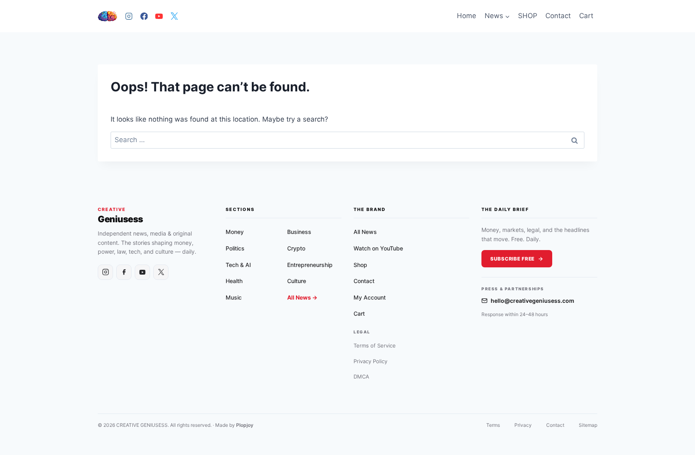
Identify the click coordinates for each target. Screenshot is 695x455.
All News (365, 231)
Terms (493, 425)
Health (234, 280)
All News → (302, 297)
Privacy (523, 425)
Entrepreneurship (310, 264)
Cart (586, 16)
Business (299, 231)
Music (234, 297)
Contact (558, 16)
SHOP (527, 16)
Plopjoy (244, 425)
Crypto (296, 248)
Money (235, 231)
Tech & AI (238, 264)
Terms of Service (375, 345)
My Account (370, 297)
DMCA (361, 376)
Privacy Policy (370, 361)
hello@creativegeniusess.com (532, 300)
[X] (174, 15)
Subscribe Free (512, 259)
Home (466, 16)
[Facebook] (143, 15)
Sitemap (588, 425)
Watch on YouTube (378, 248)
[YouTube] (159, 15)
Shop (360, 264)
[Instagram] (128, 15)
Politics (235, 248)
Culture (296, 280)
